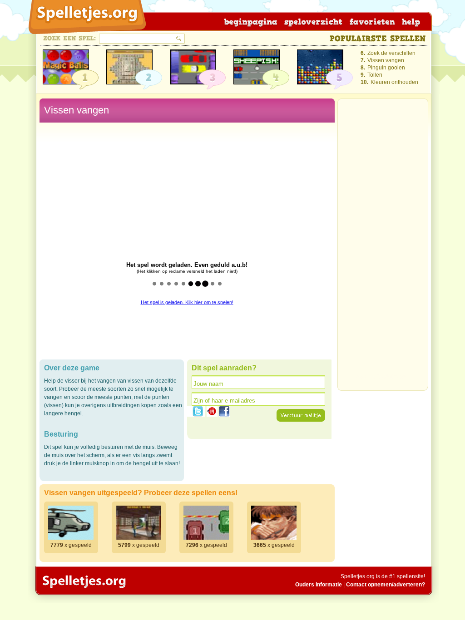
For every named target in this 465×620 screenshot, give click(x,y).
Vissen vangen (385, 60)
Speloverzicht (311, 21)
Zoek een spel (70, 38)
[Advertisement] (383, 247)
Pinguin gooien (386, 67)
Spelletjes (83, 581)
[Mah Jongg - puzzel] (129, 66)
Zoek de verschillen (391, 53)
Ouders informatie (318, 584)
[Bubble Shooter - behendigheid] (66, 66)
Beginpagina (250, 21)
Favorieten (370, 21)
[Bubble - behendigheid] (320, 66)
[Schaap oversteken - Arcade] (256, 66)
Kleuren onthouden (394, 82)
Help (408, 21)
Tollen (374, 75)
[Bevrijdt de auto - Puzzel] (193, 66)
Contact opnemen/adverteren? (385, 584)
